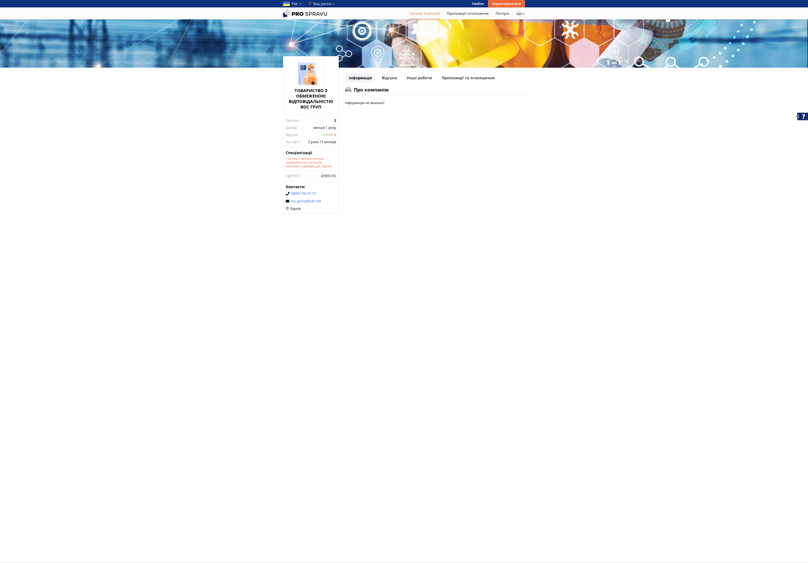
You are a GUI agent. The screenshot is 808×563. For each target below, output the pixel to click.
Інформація (360, 77)
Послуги (502, 13)
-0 (334, 134)
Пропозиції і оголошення (468, 13)
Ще (519, 13)
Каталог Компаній (425, 13)
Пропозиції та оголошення (468, 77)
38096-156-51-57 (303, 193)
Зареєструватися (506, 3)
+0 (323, 134)
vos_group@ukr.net (305, 201)
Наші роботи (419, 77)
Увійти (478, 3)
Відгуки (389, 77)
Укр (295, 3)
